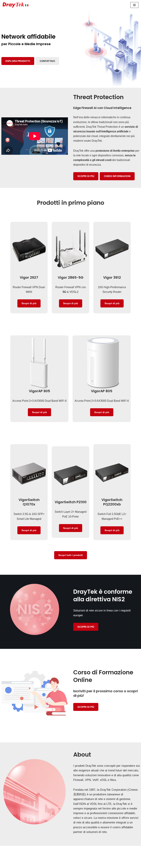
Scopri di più (28, 303)
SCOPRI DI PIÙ (85, 176)
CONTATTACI (47, 61)
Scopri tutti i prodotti (70, 555)
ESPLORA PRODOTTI (18, 61)
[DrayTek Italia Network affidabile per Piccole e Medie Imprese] (15, 5)
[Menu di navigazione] (134, 5)
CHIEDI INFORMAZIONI (117, 176)
